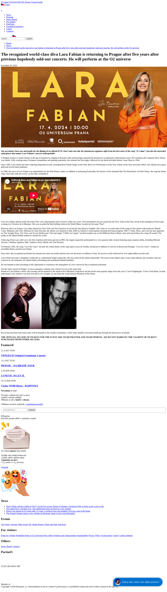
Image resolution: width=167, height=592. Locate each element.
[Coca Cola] (28, 564)
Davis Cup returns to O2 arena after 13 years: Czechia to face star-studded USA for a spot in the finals (48, 511)
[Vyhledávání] (17, 36)
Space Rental (11, 19)
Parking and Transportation (65, 535)
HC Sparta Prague (36, 524)
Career (9, 29)
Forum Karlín (37, 2)
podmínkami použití (34, 404)
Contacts (9, 31)
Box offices (49, 535)
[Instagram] (5, 36)
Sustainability (82, 535)
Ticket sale (48, 524)
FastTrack (10, 24)
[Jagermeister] (38, 564)
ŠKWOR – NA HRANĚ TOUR (18, 365)
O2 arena (5, 2)
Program (9, 17)
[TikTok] (11, 36)
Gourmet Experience (14, 26)
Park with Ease (59, 524)
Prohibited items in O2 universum (30, 535)
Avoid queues (106, 535)
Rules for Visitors (8, 535)
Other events (23, 524)
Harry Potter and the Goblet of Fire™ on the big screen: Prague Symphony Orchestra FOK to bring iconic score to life (55, 506)
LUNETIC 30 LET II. (13, 375)
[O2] (5, 564)
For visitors (11, 22)
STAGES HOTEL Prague (20, 2)
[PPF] (7, 576)
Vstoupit (4, 467)
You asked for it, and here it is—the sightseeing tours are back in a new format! (38, 509)
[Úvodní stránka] (8, 8)
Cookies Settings (126, 535)
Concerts (13, 524)
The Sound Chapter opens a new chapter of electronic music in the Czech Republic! (40, 513)
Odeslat (32, 410)
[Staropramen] (16, 564)
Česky (7, 5)
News (8, 15)
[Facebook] (2, 36)
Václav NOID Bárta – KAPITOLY (19, 385)
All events (5, 524)
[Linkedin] (8, 36)
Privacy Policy (95, 535)
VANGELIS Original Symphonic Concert (23, 355)
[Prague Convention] (19, 584)
